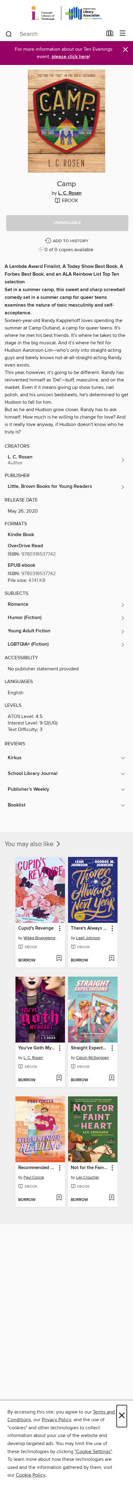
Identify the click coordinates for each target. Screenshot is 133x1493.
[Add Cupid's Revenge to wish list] (59, 959)
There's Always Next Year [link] (90, 928)
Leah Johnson (88, 938)
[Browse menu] (122, 33)
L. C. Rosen (70, 193)
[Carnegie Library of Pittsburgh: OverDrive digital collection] (66, 13)
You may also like (30, 844)
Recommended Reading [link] (37, 1168)
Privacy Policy (56, 1420)
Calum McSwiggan (92, 1057)
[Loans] (110, 34)
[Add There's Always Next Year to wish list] (111, 959)
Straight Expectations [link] (90, 1048)
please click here (70, 57)
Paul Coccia (34, 1177)
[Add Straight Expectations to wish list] (111, 1078)
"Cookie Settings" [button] (93, 1451)
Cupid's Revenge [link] (36, 928)
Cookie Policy (30, 1475)
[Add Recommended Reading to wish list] (59, 1198)
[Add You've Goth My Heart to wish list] (59, 1078)
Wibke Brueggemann (41, 938)
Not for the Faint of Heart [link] (90, 1168)
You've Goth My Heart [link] (37, 1048)
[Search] (9, 34)
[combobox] (53, 34)
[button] (67, 223)
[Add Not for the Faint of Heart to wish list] (111, 1198)
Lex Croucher (87, 1177)
